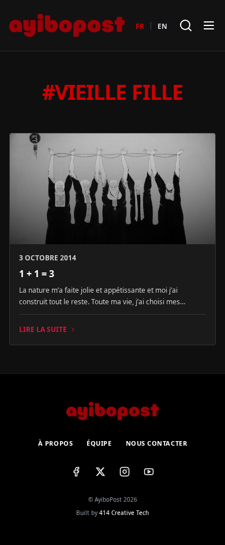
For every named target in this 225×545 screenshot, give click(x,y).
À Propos (55, 443)
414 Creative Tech (124, 513)
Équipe (99, 443)
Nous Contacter (156, 443)
